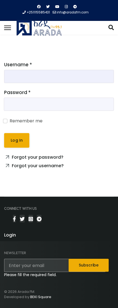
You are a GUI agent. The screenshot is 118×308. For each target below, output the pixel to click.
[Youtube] (57, 6)
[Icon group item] (14, 218)
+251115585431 (38, 12)
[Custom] (75, 6)
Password (17, 92)
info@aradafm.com (73, 12)
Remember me (26, 121)
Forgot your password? (37, 157)
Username (18, 64)
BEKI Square (40, 296)
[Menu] (7, 28)
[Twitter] (48, 6)
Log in (17, 140)
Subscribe (89, 265)
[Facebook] (39, 6)
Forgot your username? (37, 166)
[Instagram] (66, 6)
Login (10, 235)
